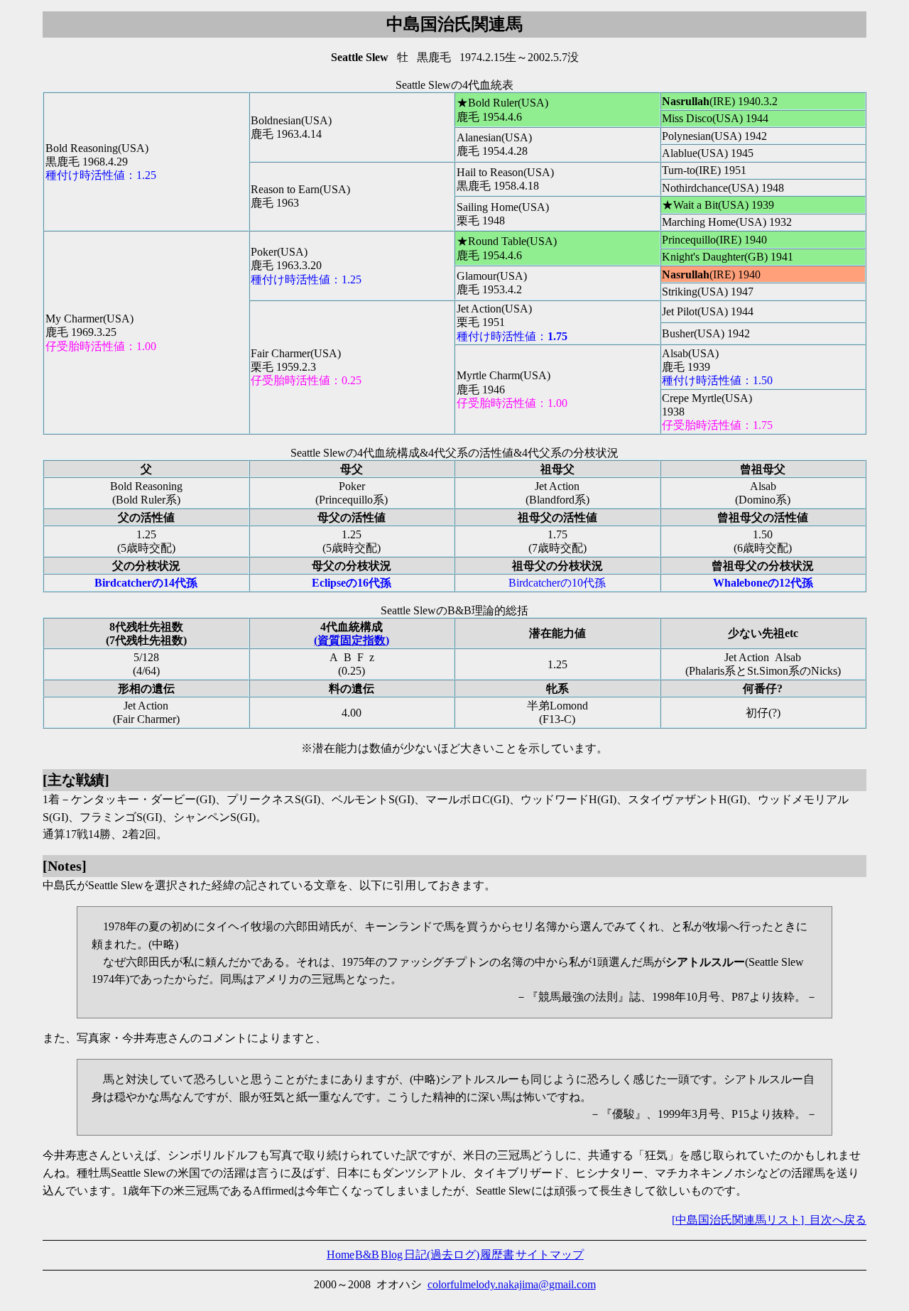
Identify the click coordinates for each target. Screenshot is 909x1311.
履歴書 (497, 1255)
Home (340, 1255)
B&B (367, 1255)
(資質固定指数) (351, 640)
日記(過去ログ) (441, 1255)
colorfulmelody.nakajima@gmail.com (512, 1284)
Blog (392, 1255)
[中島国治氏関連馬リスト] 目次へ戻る (769, 1220)
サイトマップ (550, 1255)
